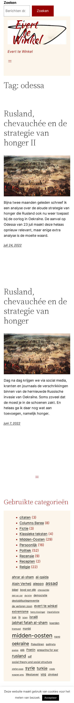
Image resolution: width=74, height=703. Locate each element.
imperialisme (53, 612)
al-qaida (42, 577)
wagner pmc (18, 674)
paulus (15, 650)
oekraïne (20, 643)
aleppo (38, 584)
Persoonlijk (28, 545)
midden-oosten (32, 635)
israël (33, 617)
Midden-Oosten (32, 539)
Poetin (30, 650)
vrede (52, 669)
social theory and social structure (32, 661)
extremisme (20, 611)
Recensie (27, 556)
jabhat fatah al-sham (30, 622)
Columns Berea (32, 523)
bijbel (15, 589)
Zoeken (10, 3)
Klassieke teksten (33, 534)
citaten (25, 517)
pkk (22, 649)
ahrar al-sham (23, 577)
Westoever (32, 674)
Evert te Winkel (20, 51)
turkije (42, 668)
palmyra (51, 644)
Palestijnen (37, 644)
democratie (40, 595)
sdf (30, 656)
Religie (25, 567)
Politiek (25, 550)
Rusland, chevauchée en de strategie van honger (35, 306)
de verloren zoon (22, 606)
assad (52, 583)
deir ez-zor (17, 595)
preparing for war (47, 649)
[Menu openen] (10, 61)
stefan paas (17, 669)
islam (25, 617)
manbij (27, 628)
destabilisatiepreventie (25, 600)
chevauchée (43, 590)
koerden (54, 622)
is (19, 617)
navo (57, 636)
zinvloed (53, 674)
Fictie (24, 528)
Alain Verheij (21, 584)
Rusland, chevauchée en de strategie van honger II (35, 128)
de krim (28, 595)
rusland (19, 655)
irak (14, 617)
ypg (43, 674)
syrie (30, 668)
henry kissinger (37, 612)
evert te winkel (45, 606)
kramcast (16, 629)
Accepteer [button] (50, 697)
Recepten (27, 561)
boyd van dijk (28, 589)
